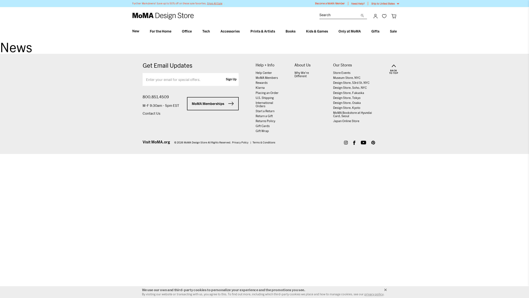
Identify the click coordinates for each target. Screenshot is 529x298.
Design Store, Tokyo (347, 98)
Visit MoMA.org (156, 142)
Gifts (375, 31)
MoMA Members (267, 77)
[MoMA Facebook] (354, 143)
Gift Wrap (262, 131)
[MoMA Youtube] (363, 143)
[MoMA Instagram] (346, 143)
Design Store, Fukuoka (348, 93)
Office (187, 31)
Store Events (341, 72)
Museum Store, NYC (346, 77)
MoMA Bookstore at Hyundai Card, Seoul (352, 114)
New (135, 31)
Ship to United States (383, 3)
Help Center (264, 72)
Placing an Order (267, 93)
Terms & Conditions (264, 142)
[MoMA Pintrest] (373, 143)
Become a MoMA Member (330, 3)
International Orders (264, 104)
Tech (206, 31)
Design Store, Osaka (347, 103)
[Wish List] (384, 16)
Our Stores (342, 65)
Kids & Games (317, 31)
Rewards (262, 82)
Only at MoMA (349, 31)
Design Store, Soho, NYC (350, 87)
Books (290, 31)
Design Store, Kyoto (346, 107)
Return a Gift (264, 116)
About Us (302, 65)
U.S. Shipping (265, 98)
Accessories (230, 31)
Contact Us (151, 113)
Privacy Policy (240, 142)
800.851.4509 (156, 97)
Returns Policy (265, 121)
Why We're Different (301, 74)
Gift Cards (263, 126)
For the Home (160, 31)
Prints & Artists (262, 31)
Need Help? (358, 3)
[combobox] (340, 15)
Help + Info (265, 65)
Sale (393, 31)
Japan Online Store (346, 121)
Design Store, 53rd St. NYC (351, 82)
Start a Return (265, 111)
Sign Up (231, 79)
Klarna (260, 87)
